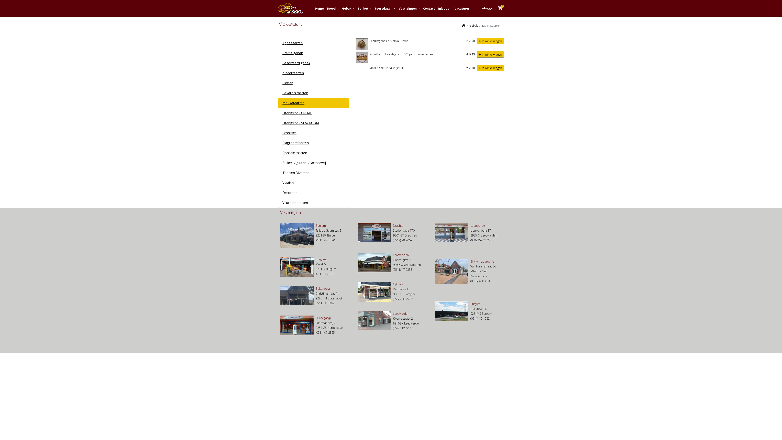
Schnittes (289, 133)
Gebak (347, 8)
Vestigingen (408, 8)
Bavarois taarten (295, 93)
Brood (331, 8)
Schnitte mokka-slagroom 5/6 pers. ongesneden (401, 54)
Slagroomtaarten (295, 143)
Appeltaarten (292, 43)
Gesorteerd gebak (296, 63)
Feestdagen (384, 8)
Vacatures (462, 8)
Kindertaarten (293, 73)
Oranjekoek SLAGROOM (300, 123)
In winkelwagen (491, 41)
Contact (429, 8)
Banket (363, 8)
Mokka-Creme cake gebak (386, 68)
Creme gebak (292, 53)
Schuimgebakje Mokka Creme (388, 41)
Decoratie (289, 192)
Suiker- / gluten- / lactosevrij (304, 163)
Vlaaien (288, 182)
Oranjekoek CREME (297, 113)
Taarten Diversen (295, 172)
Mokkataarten (293, 103)
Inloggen (444, 8)
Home (319, 8)
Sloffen (287, 83)
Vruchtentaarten (295, 202)
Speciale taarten (294, 153)
